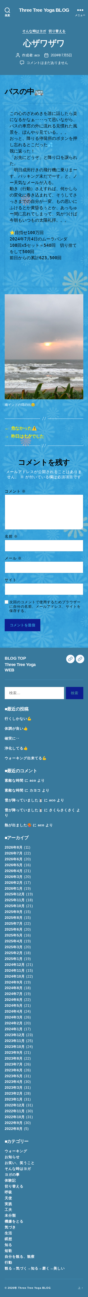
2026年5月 (14, 865)
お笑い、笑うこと (20, 1163)
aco (37, 55)
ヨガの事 (12, 1174)
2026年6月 (14, 859)
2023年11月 (15, 1041)
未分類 (10, 1215)
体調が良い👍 (16, 728)
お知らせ (12, 1157)
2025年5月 (14, 935)
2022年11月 (15, 1111)
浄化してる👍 (16, 748)
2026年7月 (14, 853)
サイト (11, 580)
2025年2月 (14, 953)
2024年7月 (14, 994)
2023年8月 (14, 1058)
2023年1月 (14, 1099)
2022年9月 (14, 1123)
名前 (11, 536)
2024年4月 (14, 1011)
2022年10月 (15, 1117)
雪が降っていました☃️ (24, 800)
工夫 (8, 1209)
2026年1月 (14, 888)
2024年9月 (14, 982)
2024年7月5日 (61, 55)
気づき (10, 1227)
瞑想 (8, 1239)
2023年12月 (15, 1035)
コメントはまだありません (47, 63)
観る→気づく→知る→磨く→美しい (35, 1268)
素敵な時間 (14, 780)
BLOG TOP (15, 658)
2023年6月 (14, 1070)
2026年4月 (14, 871)
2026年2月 (14, 883)
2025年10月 (15, 906)
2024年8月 (14, 988)
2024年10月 (15, 976)
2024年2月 (14, 1023)
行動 (8, 1262)
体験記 (10, 1180)
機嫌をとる (14, 1221)
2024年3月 (14, 1017)
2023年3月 (14, 1087)
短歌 (8, 1251)
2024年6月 (14, 1000)
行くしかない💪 (18, 719)
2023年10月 (15, 1047)
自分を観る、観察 (20, 1256)
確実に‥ (12, 738)
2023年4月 (14, 1082)
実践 (8, 1204)
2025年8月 (14, 918)
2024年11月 (15, 970)
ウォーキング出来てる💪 (26, 758)
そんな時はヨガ (34, 31)
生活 (8, 1233)
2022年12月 (15, 1105)
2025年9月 (14, 912)
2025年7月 (14, 923)
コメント (15, 491)
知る (8, 1245)
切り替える (57, 31)
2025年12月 (15, 894)
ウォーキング (16, 1151)
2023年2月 (14, 1093)
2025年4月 (14, 941)
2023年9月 (14, 1052)
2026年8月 (14, 847)
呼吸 (8, 1192)
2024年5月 (14, 1005)
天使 (8, 1198)
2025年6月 (14, 929)
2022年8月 (14, 1129)
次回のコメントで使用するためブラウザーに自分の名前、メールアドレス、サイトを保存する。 (45, 606)
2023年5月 (14, 1076)
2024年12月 (15, 965)
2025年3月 (14, 947)
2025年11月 (15, 900)
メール (13, 558)
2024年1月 (14, 1029)
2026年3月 (14, 877)
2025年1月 (14, 959)
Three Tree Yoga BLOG (44, 10)
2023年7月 (14, 1064)
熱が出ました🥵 (18, 825)
